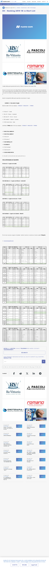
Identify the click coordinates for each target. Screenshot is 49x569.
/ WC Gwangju (32, 7)
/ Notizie (18, 7)
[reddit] (20, 373)
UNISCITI (25, 352)
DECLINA (24, 564)
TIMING (31, 105)
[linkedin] (33, 373)
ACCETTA (14, 564)
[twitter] (27, 373)
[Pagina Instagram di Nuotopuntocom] (12, 1)
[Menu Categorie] (47, 1)
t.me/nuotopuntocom (8, 240)
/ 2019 (28, 7)
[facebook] (14, 373)
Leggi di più (34, 564)
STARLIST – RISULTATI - (23, 105)
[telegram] (40, 373)
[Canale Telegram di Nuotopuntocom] (15, 1)
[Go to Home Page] (15, 7)
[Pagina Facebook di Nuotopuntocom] (11, 1)
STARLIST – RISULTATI (27, 125)
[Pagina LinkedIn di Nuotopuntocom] (14, 1)
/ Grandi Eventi (23, 7)
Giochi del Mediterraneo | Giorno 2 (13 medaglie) (30, 4)
